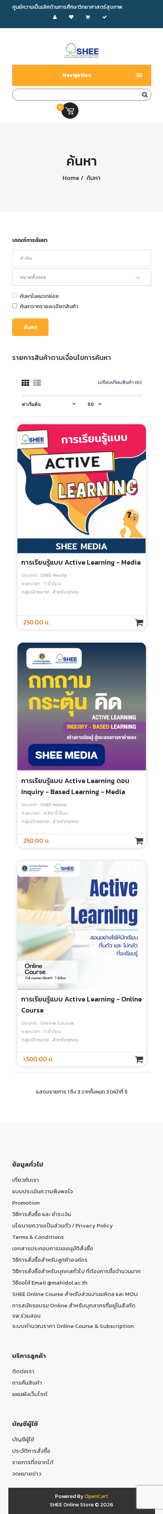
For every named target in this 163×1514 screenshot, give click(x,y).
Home (71, 177)
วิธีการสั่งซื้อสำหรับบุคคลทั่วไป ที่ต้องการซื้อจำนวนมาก (76, 1271)
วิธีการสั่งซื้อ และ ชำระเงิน (41, 1214)
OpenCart (96, 1496)
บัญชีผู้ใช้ (23, 1439)
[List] (37, 383)
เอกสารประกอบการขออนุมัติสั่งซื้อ (52, 1248)
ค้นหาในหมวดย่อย (39, 296)
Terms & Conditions (38, 1236)
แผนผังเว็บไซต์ (29, 1394)
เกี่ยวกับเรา (25, 1179)
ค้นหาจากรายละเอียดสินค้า (49, 306)
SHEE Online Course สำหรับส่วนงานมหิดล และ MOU (75, 1294)
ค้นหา (92, 177)
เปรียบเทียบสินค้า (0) (120, 382)
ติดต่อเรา (23, 1371)
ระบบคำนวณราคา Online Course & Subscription (73, 1325)
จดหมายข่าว (26, 1473)
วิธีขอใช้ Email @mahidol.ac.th (50, 1282)
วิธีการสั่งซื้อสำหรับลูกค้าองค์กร (50, 1259)
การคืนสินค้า (27, 1382)
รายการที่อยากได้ (32, 1462)
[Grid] (25, 383)
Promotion (26, 1202)
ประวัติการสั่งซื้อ (31, 1450)
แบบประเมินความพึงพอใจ (42, 1191)
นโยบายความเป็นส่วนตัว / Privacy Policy (62, 1225)
